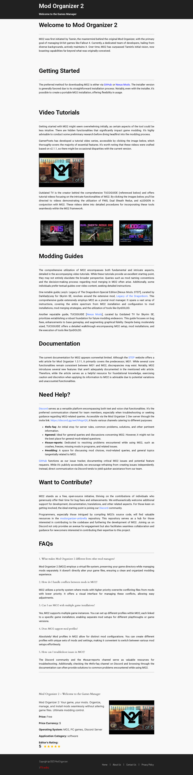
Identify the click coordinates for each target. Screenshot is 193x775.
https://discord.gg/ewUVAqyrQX (69, 420)
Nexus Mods (125, 292)
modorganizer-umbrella (73, 518)
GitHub (43, 460)
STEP (137, 292)
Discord (103, 507)
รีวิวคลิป (44, 767)
